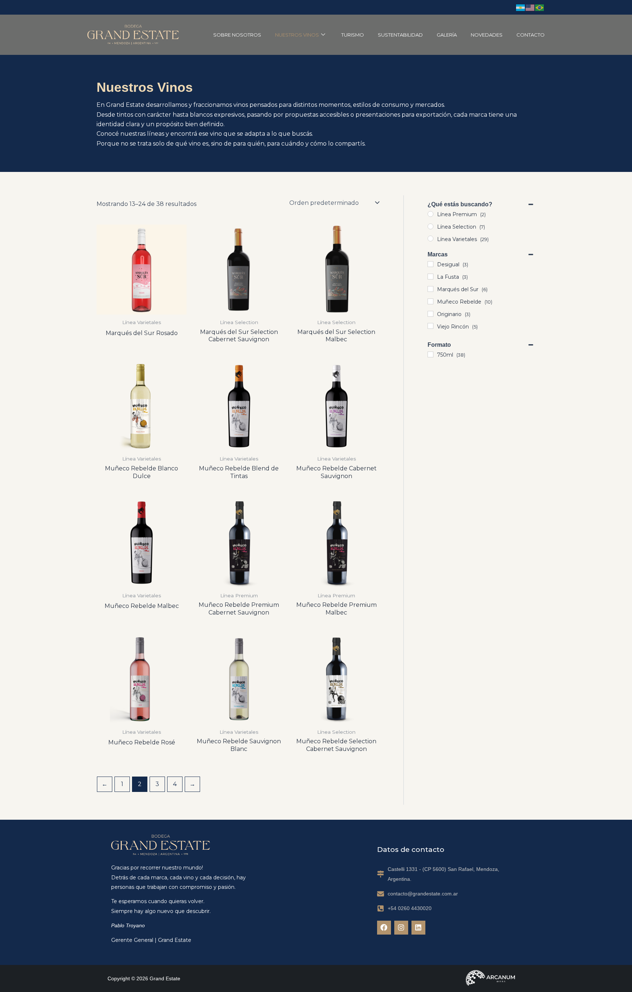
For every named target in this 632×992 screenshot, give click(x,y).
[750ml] (430, 354)
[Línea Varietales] (430, 238)
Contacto (530, 35)
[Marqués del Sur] (430, 289)
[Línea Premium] (430, 214)
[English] (530, 7)
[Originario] (430, 314)
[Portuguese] (540, 7)
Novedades (487, 35)
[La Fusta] (430, 276)
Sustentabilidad (400, 35)
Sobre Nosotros (237, 35)
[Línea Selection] (430, 226)
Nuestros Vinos (297, 35)
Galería (447, 35)
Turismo (352, 35)
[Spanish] (521, 7)
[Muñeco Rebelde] (430, 301)
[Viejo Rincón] (430, 326)
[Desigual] (430, 264)
